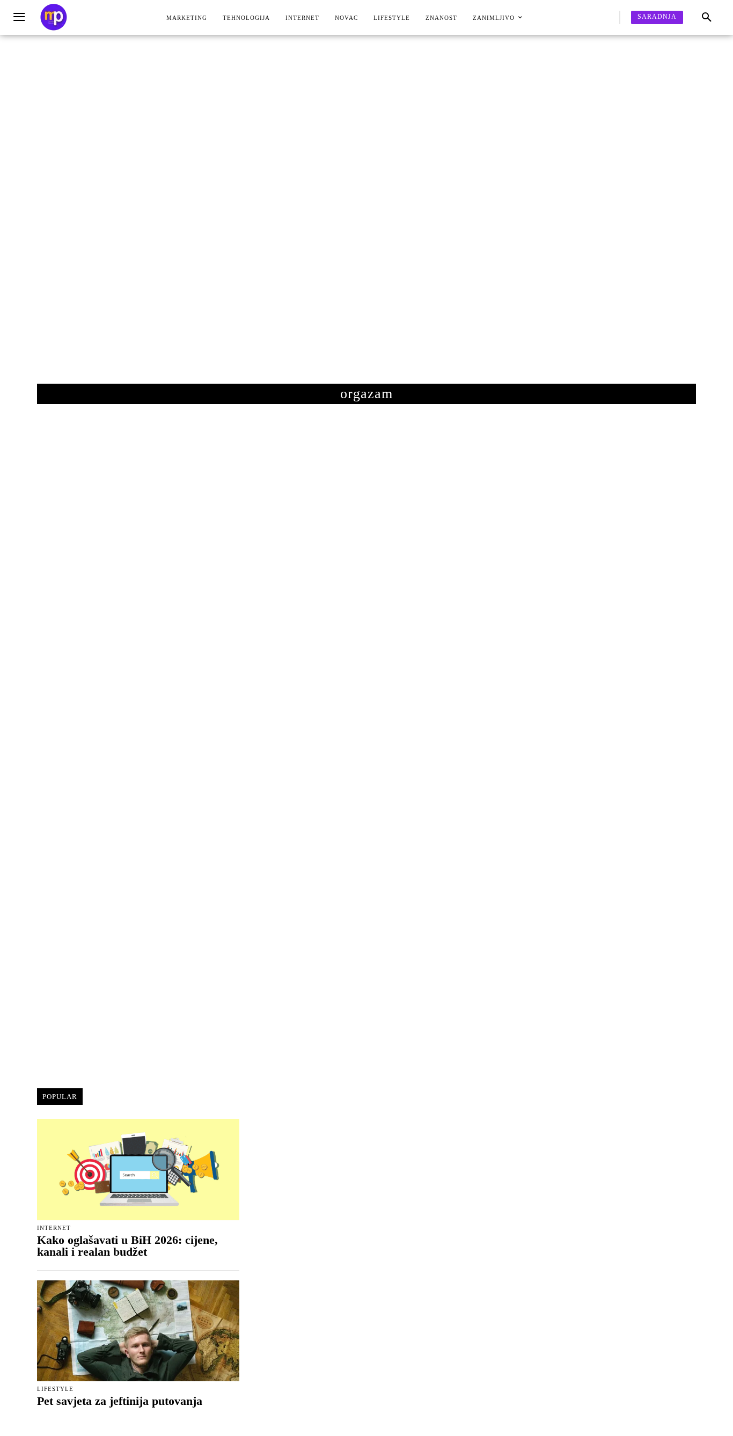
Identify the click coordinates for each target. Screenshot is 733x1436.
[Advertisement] (366, 220)
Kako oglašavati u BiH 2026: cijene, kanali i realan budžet (127, 1245)
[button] (707, 18)
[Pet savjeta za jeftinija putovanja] (138, 1331)
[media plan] (54, 17)
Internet (54, 1228)
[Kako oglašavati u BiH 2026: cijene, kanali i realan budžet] (138, 1169)
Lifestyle (55, 1389)
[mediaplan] (20, 17)
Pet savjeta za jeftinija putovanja (119, 1401)
